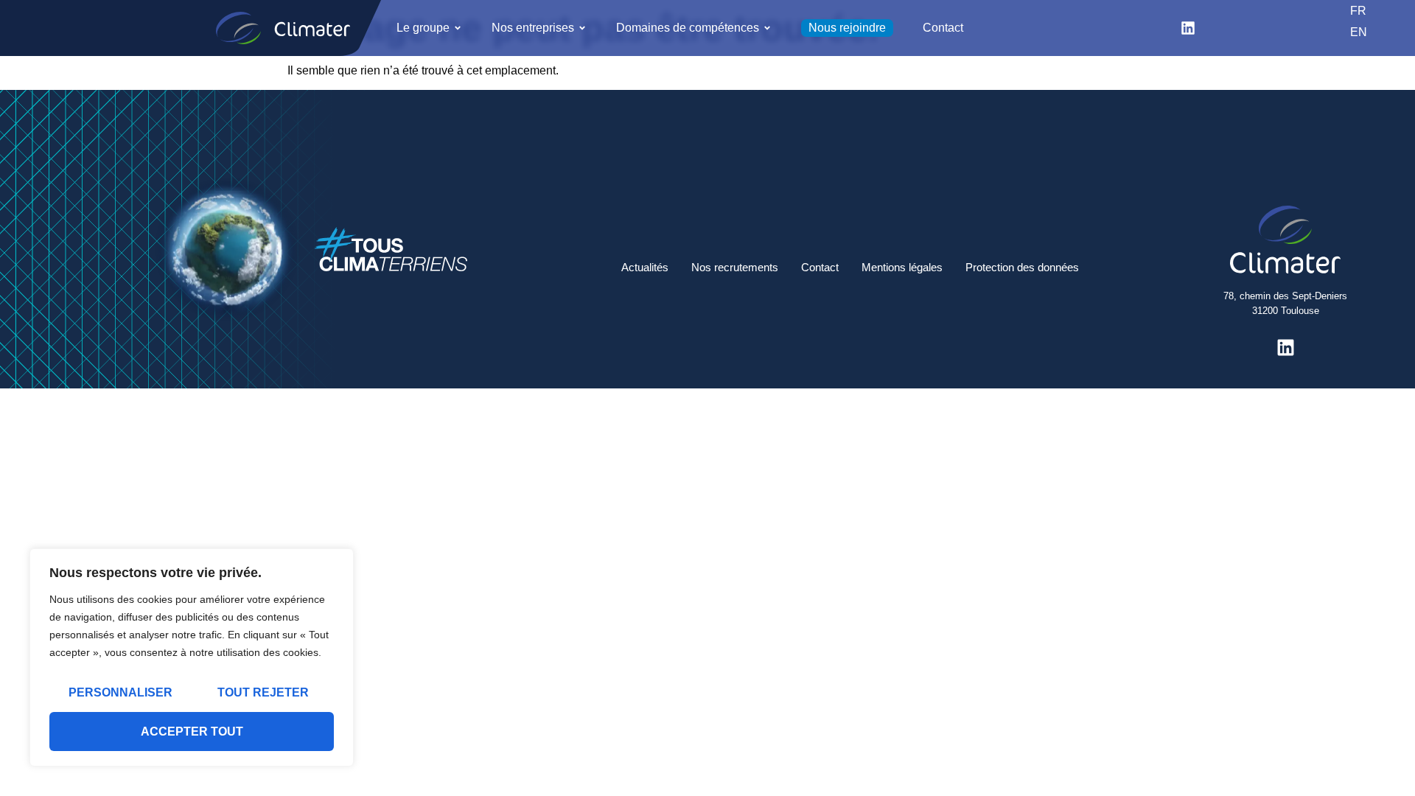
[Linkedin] (1188, 28)
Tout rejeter (263, 692)
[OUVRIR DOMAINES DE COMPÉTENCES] (767, 28)
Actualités (644, 267)
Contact (820, 267)
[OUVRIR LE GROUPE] (457, 28)
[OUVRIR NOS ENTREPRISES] (582, 28)
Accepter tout (192, 731)
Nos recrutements (734, 267)
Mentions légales (902, 267)
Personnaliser (120, 692)
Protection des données (1022, 267)
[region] (191, 657)
